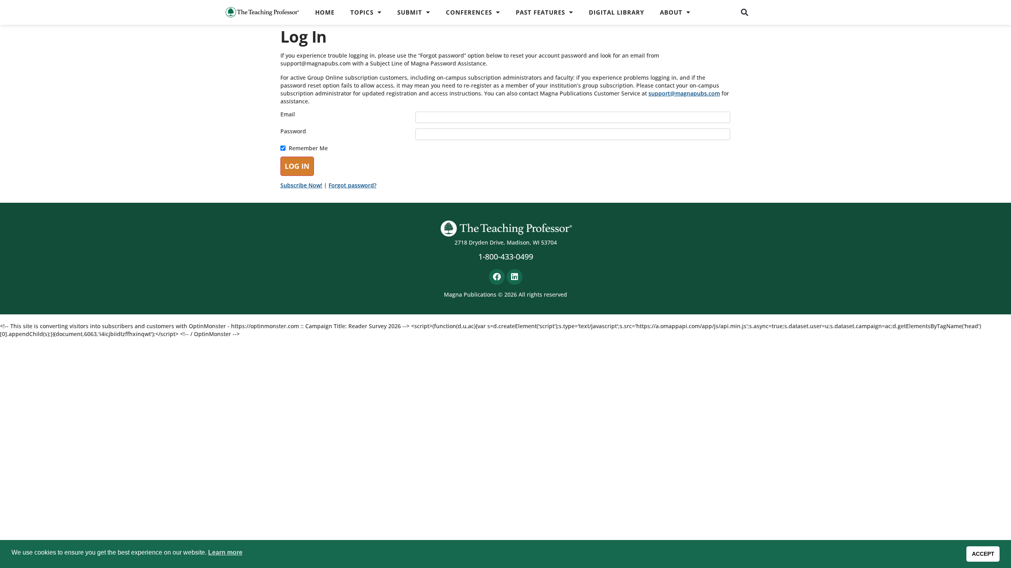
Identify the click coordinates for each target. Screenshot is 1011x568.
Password (293, 131)
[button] (745, 12)
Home (324, 12)
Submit (409, 12)
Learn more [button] (225, 552)
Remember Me (308, 148)
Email (287, 114)
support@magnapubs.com (684, 93)
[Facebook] (497, 277)
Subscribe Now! (301, 185)
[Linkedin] (514, 277)
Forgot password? (352, 185)
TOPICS (362, 12)
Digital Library (616, 12)
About (671, 12)
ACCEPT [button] (983, 554)
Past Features (540, 12)
